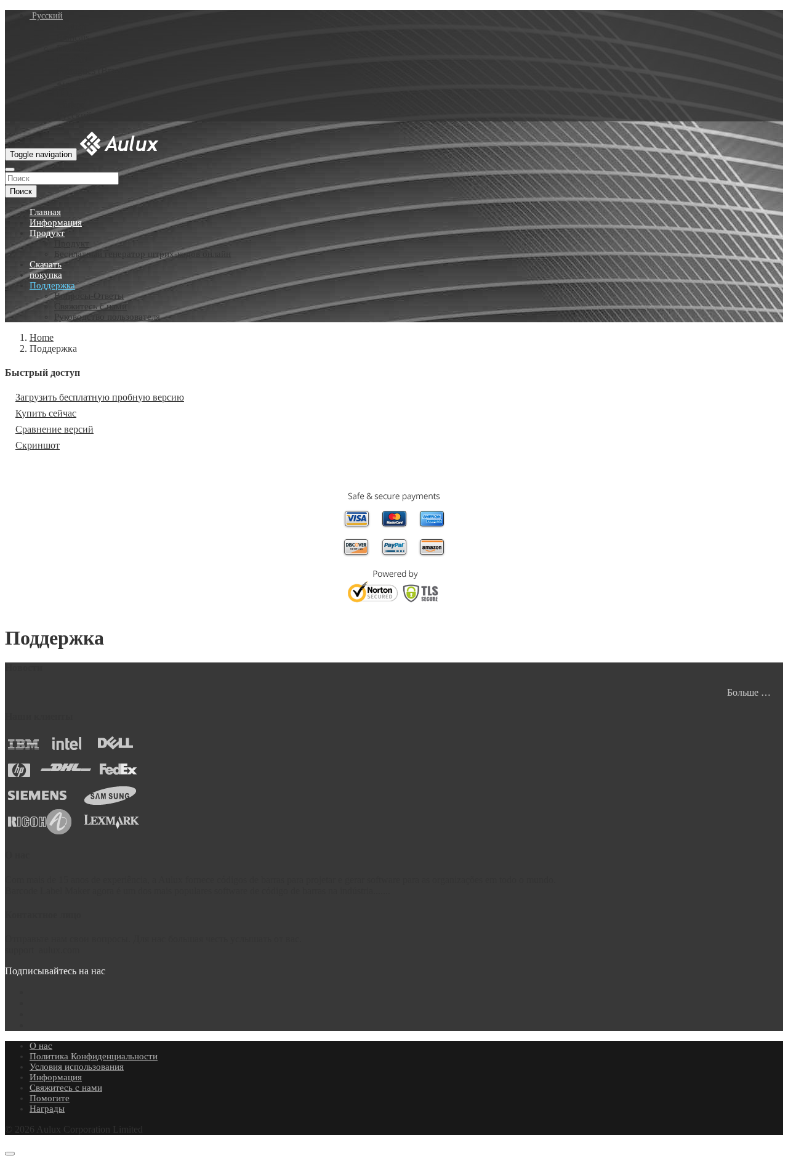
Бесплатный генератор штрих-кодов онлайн (142, 254)
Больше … (749, 692)
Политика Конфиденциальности (94, 1056)
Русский (46, 15)
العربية (70, 82)
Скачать (46, 264)
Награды (47, 1109)
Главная (45, 212)
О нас (41, 1046)
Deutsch (72, 48)
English (71, 26)
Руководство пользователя (107, 317)
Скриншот (37, 445)
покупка (46, 275)
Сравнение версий (54, 429)
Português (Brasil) (91, 70)
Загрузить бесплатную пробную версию (99, 397)
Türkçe (70, 104)
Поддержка (52, 285)
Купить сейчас (45, 413)
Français (73, 37)
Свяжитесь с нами (90, 306)
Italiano (71, 93)
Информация (56, 222)
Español (72, 59)
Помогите (50, 1098)
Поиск (21, 191)
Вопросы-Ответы (89, 296)
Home (42, 337)
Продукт (47, 233)
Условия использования (77, 1067)
